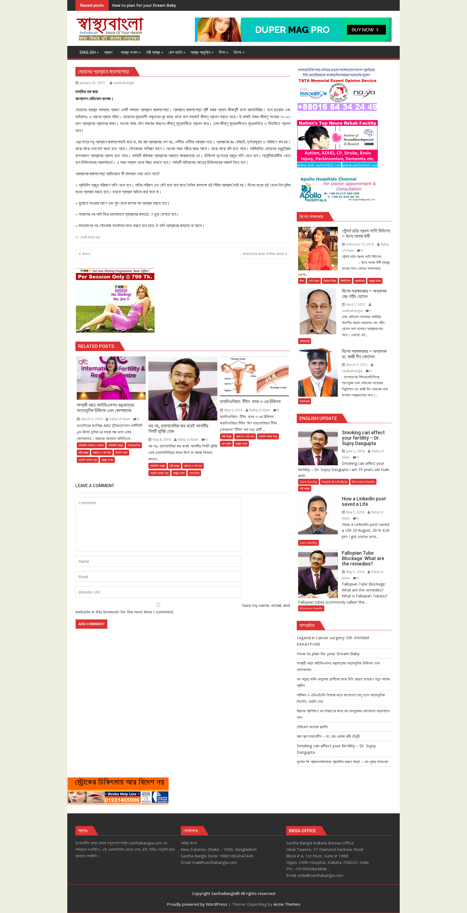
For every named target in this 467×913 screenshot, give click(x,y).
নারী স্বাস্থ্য (83, 452)
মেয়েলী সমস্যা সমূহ (90, 237)
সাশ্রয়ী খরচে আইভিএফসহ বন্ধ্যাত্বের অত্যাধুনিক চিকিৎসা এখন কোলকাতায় (158, 5)
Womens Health (363, 482)
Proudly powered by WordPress (197, 904)
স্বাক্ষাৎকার (360, 281)
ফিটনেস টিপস (329, 281)
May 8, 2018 (162, 439)
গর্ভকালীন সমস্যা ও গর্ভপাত (91, 445)
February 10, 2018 (360, 244)
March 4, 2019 (91, 419)
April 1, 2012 (355, 304)
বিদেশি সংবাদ (121, 452)
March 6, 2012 (356, 364)
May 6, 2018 (233, 410)
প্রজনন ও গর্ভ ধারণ (102, 452)
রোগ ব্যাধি (226, 444)
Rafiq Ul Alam (120, 419)
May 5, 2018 (355, 512)
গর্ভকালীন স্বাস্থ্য (115, 445)
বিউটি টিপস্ (346, 281)
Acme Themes (286, 904)
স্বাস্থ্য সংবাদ (107, 460)
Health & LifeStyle (335, 482)
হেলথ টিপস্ (194, 473)
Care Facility (308, 482)
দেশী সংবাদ (314, 281)
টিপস (302, 281)
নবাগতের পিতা (134, 445)
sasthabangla (124, 82)
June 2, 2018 (355, 451)
